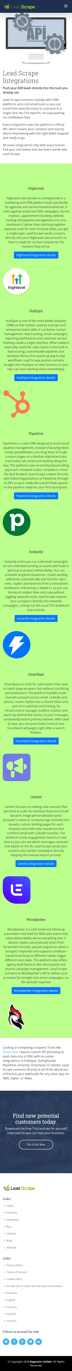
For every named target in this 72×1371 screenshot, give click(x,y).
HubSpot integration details (36, 378)
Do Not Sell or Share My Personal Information (34, 1286)
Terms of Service (16, 1272)
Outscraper (11, 1052)
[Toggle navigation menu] (66, 6)
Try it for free (36, 1144)
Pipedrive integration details (36, 496)
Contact (11, 1233)
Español (11, 1314)
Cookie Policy (14, 1279)
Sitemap (11, 1247)
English (11, 1300)
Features (11, 1212)
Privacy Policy (14, 1265)
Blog (9, 1240)
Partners (11, 1293)
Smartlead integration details (36, 741)
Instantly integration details (36, 618)
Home (10, 1205)
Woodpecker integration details (36, 991)
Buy (8, 1226)
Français (11, 1307)
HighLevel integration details (36, 255)
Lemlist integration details (36, 864)
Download (12, 1219)
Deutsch (11, 1321)
